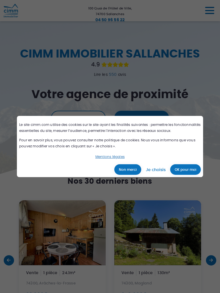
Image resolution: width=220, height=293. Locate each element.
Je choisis (156, 170)
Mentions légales (110, 156)
